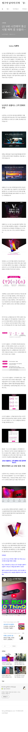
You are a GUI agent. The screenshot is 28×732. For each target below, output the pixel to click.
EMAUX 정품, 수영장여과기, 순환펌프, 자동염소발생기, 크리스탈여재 (9, 638)
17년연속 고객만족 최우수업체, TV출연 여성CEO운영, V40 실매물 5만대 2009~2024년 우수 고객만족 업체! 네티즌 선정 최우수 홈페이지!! (9, 627)
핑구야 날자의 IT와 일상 (13, 3)
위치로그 (24, 9)
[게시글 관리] (9, 646)
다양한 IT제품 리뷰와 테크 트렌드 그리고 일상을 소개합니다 (11, 692)
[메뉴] (25, 3)
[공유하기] (7, 646)
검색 (21, 3)
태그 (8, 9)
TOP (25, 711)
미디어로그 (16, 9)
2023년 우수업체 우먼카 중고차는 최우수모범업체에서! (9, 624)
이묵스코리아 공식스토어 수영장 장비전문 (9, 635)
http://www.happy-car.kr (10, 622)
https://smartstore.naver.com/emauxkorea (12, 633)
